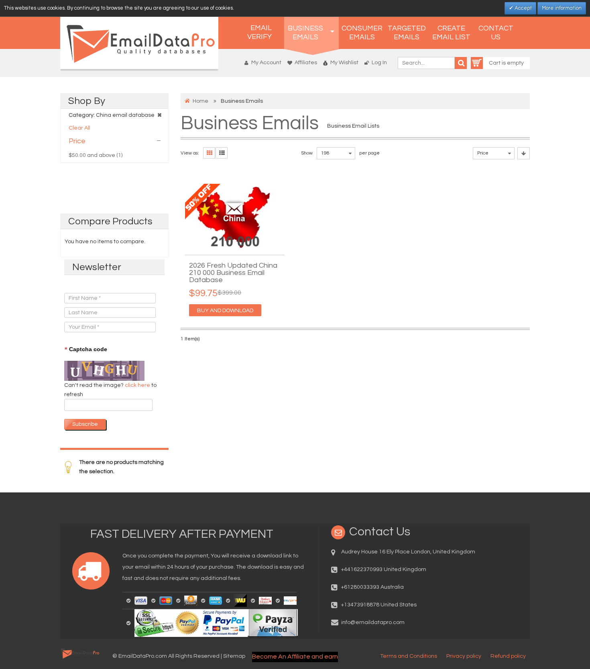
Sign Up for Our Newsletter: (99, 285)
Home (200, 101)
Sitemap (234, 656)
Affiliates (306, 62)
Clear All (79, 128)
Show (307, 153)
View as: (190, 153)
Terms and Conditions (408, 656)
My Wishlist (344, 62)
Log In (379, 62)
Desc (523, 153)
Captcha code (85, 350)
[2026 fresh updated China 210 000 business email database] (235, 217)
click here (138, 385)
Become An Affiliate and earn (295, 656)
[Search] (461, 63)
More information (562, 8)
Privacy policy (463, 656)
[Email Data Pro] (139, 43)
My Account (266, 62)
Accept (522, 8)
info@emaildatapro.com (373, 622)
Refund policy (508, 656)
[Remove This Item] (159, 115)
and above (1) (95, 155)
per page (369, 153)
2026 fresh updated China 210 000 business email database (233, 273)
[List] (222, 153)
